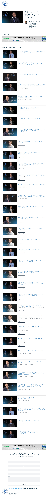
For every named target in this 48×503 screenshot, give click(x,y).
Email (8, 472)
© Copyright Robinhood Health (15, 488)
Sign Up (24, 484)
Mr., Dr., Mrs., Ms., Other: (11, 459)
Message (9, 476)
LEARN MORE (21, 56)
